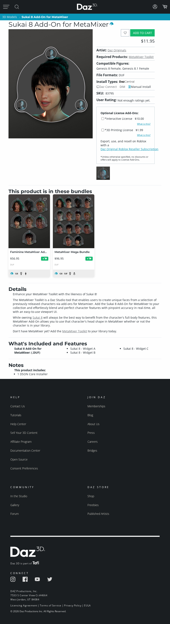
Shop (90, 496)
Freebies (93, 505)
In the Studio (18, 496)
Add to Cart (142, 33)
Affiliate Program (21, 442)
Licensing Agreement (23, 605)
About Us (93, 424)
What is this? (144, 123)
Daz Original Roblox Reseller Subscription (129, 149)
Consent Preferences (24, 468)
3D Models (9, 17)
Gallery (14, 505)
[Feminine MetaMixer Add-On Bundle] (29, 221)
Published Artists (98, 514)
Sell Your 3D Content (24, 433)
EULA (87, 605)
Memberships (96, 406)
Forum (14, 514)
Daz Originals (117, 50)
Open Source (19, 459)
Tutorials (15, 415)
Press (91, 433)
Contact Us (17, 406)
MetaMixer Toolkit (141, 57)
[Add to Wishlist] (125, 32)
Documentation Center (25, 450)
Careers (92, 442)
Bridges (92, 450)
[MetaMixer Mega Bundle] (73, 221)
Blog (90, 415)
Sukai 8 (37, 317)
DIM (122, 87)
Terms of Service (50, 605)
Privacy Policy (72, 605)
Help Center (18, 424)
